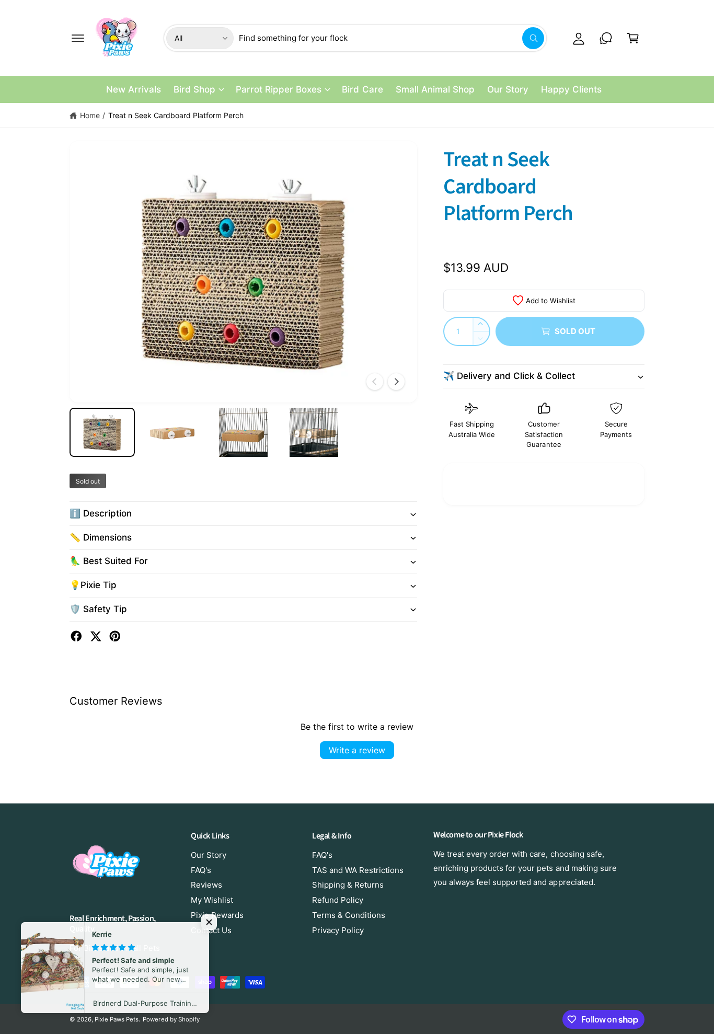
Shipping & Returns (348, 885)
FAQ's (201, 870)
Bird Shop (194, 89)
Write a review (357, 750)
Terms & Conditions (348, 915)
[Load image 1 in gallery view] (102, 432)
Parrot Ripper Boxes (278, 89)
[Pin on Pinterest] (115, 636)
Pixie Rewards (217, 915)
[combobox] (391, 38)
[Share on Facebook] (76, 636)
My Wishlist (212, 900)
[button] (77, 38)
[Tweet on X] (95, 636)
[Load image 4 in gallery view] (314, 432)
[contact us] (605, 38)
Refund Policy (337, 900)
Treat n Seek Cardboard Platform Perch (176, 115)
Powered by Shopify (171, 1019)
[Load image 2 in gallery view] (172, 432)
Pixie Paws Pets (117, 1019)
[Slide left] (374, 381)
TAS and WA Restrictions (358, 870)
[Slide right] (396, 381)
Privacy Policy (338, 930)
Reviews (206, 885)
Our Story (208, 855)
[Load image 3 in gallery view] (243, 432)
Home (90, 115)
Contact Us (211, 930)
